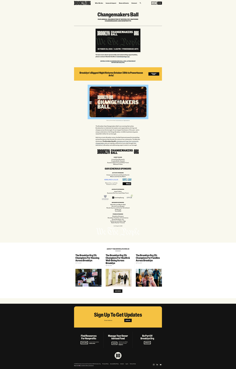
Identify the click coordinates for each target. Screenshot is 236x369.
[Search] (140, 3)
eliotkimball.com (119, 120)
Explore (84, 342)
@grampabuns (127, 120)
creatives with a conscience (87, 365)
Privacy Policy (105, 363)
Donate (147, 342)
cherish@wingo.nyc (123, 56)
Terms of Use (133, 363)
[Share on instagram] (153, 364)
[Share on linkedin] (157, 364)
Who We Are (99, 3)
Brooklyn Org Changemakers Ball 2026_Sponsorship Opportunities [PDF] (118, 61)
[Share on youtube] (160, 364)
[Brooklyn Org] (82, 3)
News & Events (124, 3)
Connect (134, 3)
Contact (122, 363)
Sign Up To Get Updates (118, 314)
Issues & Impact (111, 3)
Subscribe (92, 343)
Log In (114, 343)
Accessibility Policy (114, 363)
